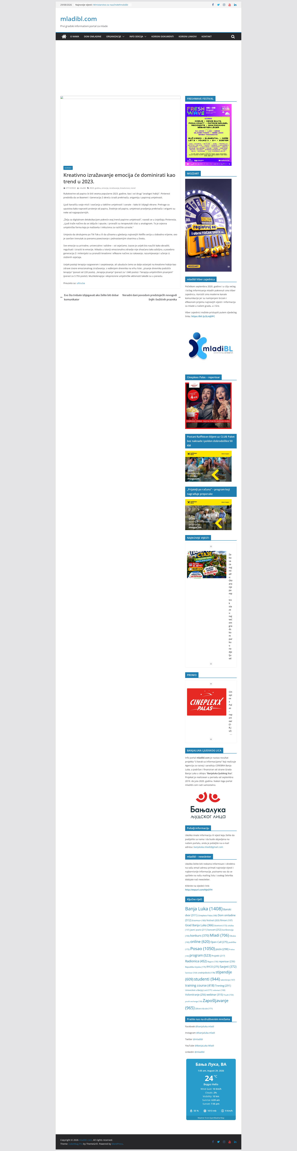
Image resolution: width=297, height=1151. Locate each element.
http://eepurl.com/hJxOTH (199, 889)
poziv (221, 949)
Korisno (68, 168)
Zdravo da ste (204, 1008)
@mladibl (198, 1039)
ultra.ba (81, 283)
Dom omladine (92, 36)
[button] (123, 36)
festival (213, 920)
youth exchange (193, 1001)
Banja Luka (204, 909)
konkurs (199, 935)
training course (199, 985)
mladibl (83, 188)
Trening (223, 985)
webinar (215, 994)
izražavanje (114, 188)
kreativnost (125, 188)
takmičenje (228, 980)
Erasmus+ (199, 920)
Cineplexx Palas (207, 915)
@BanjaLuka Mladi (204, 1045)
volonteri (219, 990)
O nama (74, 36)
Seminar (191, 972)
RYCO (213, 966)
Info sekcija (136, 36)
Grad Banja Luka (199, 925)
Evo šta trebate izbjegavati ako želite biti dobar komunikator (91, 297)
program (200, 955)
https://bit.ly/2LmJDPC (203, 316)
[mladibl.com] (64, 36)
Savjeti (228, 966)
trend (133, 188)
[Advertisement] (148, 72)
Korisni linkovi (188, 36)
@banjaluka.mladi (204, 1026)
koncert (214, 929)
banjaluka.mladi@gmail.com (208, 847)
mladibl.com (78, 18)
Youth (229, 995)
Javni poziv (198, 929)
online (200, 941)
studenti (207, 979)
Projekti (218, 955)
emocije (105, 188)
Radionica (196, 961)
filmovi (226, 920)
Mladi (219, 935)
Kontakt (207, 36)
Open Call (219, 942)
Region (212, 961)
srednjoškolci (206, 972)
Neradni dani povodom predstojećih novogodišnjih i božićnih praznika (149, 297)
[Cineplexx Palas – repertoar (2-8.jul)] (206, 702)
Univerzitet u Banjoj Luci (198, 990)
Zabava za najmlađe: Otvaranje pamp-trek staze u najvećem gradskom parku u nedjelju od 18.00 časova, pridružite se (230, 622)
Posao (202, 948)
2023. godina (95, 188)
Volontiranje (195, 994)
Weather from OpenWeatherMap (211, 1118)
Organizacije (113, 36)
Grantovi (220, 925)
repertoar (227, 961)
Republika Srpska (195, 967)
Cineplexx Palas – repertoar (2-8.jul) (230, 711)
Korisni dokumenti (162, 36)
